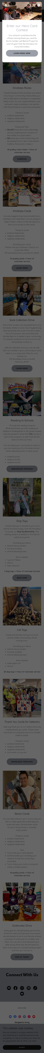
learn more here (22, 53)
